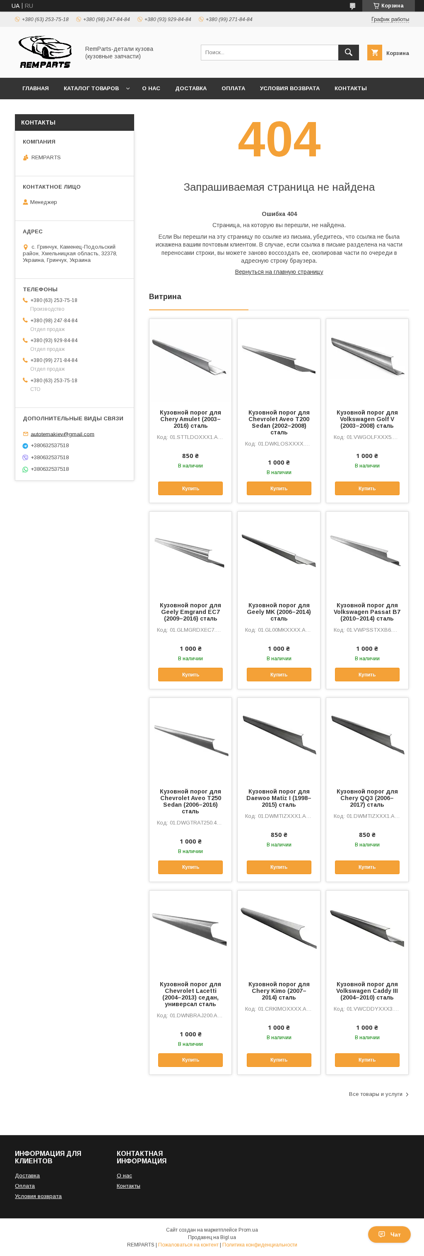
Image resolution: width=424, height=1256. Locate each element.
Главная (35, 88)
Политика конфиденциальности (259, 1245)
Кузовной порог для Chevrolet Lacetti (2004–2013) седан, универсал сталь (190, 994)
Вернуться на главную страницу (279, 271)
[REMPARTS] (45, 67)
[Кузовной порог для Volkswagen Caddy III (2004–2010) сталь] (367, 932)
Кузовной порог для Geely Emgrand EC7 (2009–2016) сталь (190, 612)
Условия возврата (290, 88)
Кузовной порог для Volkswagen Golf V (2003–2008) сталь (367, 419)
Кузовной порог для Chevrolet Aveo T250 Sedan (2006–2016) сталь (190, 801)
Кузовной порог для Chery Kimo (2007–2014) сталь (279, 991)
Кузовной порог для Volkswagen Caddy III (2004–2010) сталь (367, 991)
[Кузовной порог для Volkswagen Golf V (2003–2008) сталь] (367, 360)
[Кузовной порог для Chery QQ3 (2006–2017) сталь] (367, 739)
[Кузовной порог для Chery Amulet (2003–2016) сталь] (190, 360)
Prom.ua (248, 1230)
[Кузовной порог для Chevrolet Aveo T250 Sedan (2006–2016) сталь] (190, 739)
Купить (190, 488)
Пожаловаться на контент (188, 1245)
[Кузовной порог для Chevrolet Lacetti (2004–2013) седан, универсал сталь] (190, 932)
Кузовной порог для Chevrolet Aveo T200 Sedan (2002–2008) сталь (279, 422)
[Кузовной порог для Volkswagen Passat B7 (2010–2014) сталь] (367, 553)
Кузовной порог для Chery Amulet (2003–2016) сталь (190, 419)
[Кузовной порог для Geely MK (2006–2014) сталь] (279, 553)
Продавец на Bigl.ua (212, 1237)
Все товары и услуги (375, 1094)
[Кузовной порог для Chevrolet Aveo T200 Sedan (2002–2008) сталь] (279, 360)
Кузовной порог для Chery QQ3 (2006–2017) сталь (367, 798)
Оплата (233, 88)
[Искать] (348, 52)
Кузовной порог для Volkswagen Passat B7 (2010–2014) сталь (367, 612)
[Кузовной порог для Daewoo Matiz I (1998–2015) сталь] (279, 739)
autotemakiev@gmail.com (62, 434)
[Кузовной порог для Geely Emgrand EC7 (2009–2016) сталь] (190, 553)
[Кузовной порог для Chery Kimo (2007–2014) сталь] (279, 932)
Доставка (191, 88)
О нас (151, 88)
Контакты (351, 88)
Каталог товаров (91, 88)
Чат (395, 1234)
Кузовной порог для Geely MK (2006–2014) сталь (279, 612)
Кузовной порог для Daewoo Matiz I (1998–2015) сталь (278, 798)
